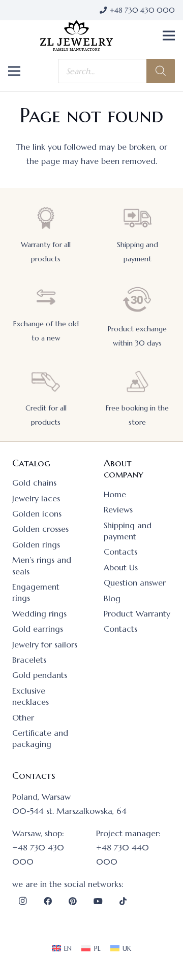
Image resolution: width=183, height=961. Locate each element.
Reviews (118, 509)
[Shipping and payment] (137, 218)
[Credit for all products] (46, 381)
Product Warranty (137, 613)
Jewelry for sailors (44, 644)
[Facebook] (48, 901)
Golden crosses (40, 529)
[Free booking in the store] (137, 381)
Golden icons (37, 513)
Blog (112, 598)
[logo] (76, 35)
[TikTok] (123, 901)
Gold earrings (37, 629)
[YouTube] (98, 901)
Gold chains (34, 482)
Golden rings (36, 544)
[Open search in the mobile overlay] (116, 71)
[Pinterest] (73, 901)
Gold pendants (39, 675)
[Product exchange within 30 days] (137, 300)
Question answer (135, 582)
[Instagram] (22, 901)
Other (23, 717)
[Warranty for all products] (46, 218)
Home (115, 494)
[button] (168, 35)
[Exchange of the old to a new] (46, 297)
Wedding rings (39, 613)
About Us (121, 567)
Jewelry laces (36, 498)
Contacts (120, 551)
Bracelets (29, 660)
